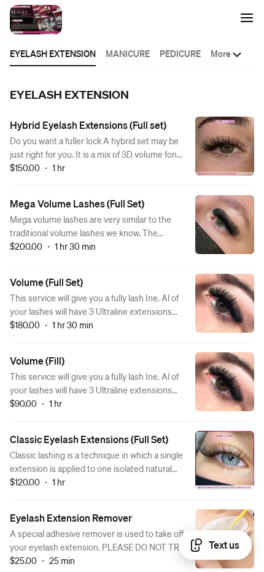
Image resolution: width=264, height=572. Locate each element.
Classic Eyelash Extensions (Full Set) (89, 439)
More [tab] (221, 53)
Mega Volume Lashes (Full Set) (77, 203)
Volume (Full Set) (46, 282)
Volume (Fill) (37, 360)
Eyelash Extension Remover (71, 517)
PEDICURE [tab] (180, 53)
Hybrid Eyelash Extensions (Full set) (88, 124)
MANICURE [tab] (128, 53)
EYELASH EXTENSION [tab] (53, 53)
